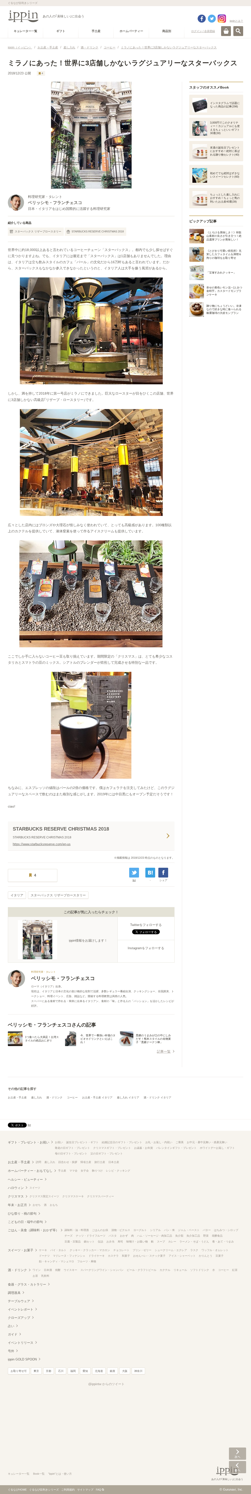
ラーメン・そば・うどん (194, 1241)
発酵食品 (217, 1235)
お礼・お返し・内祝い (158, 1142)
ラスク (194, 1250)
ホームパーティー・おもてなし (30, 1171)
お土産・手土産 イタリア (97, 1097)
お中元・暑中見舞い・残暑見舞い (207, 1142)
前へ (237, 1467)
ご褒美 (180, 1142)
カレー (172, 1241)
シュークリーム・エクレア (171, 1250)
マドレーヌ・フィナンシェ (69, 1255)
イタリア (17, 895)
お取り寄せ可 (19, 1370)
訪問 (38, 1162)
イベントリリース (20, 1343)
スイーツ (34, 1187)
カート (226, 31)
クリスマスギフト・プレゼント (112, 1147)
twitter (212, 18)
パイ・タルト (58, 1250)
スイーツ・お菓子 (20, 1250)
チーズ (68, 1235)
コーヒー (72, 1097)
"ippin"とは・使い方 (60, 1473)
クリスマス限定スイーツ (44, 1196)
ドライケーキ (96, 1255)
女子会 (85, 1170)
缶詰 (100, 1241)
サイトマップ (85, 1489)
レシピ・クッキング (118, 1170)
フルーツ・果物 (86, 1261)
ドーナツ (44, 1255)
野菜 (206, 1235)
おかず (124, 1235)
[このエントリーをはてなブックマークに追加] (150, 873)
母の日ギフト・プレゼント (71, 1153)
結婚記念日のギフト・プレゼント (122, 1142)
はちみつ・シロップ (226, 1230)
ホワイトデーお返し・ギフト (217, 1147)
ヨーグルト (140, 1230)
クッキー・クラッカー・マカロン (90, 1250)
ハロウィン (16, 1188)
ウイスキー (70, 1269)
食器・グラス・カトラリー (27, 1284)
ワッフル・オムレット (214, 1250)
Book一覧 (39, 1473)
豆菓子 (219, 1255)
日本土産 (113, 1162)
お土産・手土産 (17, 1097)
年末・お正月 (17, 1205)
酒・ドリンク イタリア (157, 1097)
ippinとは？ (236, 20)
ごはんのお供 (100, 1230)
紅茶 (235, 1269)
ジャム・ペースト (189, 1230)
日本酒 (48, 1269)
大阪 (124, 1370)
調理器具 (14, 1293)
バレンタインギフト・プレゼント (176, 1147)
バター (207, 1230)
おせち (37, 1204)
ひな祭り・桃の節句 (22, 1213)
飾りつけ (97, 1170)
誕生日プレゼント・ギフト (82, 1142)
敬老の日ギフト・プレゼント (72, 1147)
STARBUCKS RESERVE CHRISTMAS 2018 (98, 231)
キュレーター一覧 (18, 1473)
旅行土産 (99, 1162)
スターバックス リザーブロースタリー (38, 231)
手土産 (62, 1170)
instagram (222, 18)
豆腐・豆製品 (72, 1241)
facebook (202, 18)
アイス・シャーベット (182, 1255)
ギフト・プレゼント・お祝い (28, 1142)
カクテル (165, 1269)
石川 (60, 1370)
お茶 (35, 1275)
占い (11, 1326)
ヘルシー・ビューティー (25, 1179)
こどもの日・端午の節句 (25, 1222)
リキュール (180, 1269)
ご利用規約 (68, 1489)
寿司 (120, 1241)
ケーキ (43, 1250)
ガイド (12, 1334)
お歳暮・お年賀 (143, 1147)
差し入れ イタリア (128, 1097)
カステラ (113, 1255)
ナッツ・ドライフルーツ (90, 1235)
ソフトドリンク (199, 1269)
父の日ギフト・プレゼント (106, 1153)
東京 (36, 1370)
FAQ (98, 1489)
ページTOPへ (237, 1483)
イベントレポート (20, 1309)
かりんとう (205, 1255)
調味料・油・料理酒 (76, 1230)
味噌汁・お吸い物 (137, 1241)
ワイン (37, 1269)
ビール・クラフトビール (141, 1269)
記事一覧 (164, 1051)
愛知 (85, 1370)
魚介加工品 (193, 1235)
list (134, 880)
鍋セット (89, 1241)
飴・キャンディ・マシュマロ (56, 1261)
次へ (237, 1454)
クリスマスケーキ (73, 1196)
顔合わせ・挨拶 (67, 1162)
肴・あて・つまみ (223, 1241)
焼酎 (58, 1269)
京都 (48, 1370)
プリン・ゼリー (142, 1250)
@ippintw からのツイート (106, 1384)
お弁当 (110, 1241)
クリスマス (16, 1196)
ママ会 (73, 1170)
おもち (54, 1204)
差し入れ (36, 1097)
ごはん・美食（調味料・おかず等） (33, 1230)
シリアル (155, 1230)
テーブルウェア (19, 1301)
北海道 (99, 1370)
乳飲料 (45, 1275)
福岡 (73, 1370)
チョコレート (121, 1250)
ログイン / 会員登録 (203, 31)
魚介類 (179, 1235)
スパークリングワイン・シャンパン (102, 1269)
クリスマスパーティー (100, 1196)
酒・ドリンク (54, 1097)
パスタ (113, 1235)
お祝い (59, 1142)
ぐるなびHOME (17, 1489)
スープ (161, 1241)
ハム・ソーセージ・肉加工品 (154, 1235)
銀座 (112, 1370)
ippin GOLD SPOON (22, 1359)
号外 (11, 1351)
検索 (238, 31)
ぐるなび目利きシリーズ (44, 1489)
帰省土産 (85, 1162)
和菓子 (126, 1255)
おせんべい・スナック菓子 (149, 1255)
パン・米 (169, 1230)
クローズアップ (19, 1318)
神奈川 (138, 1370)
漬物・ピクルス (120, 1230)
